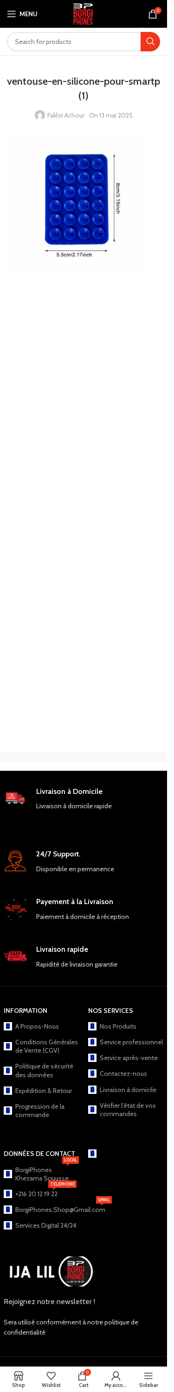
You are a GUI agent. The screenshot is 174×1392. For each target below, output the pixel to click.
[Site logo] (83, 13)
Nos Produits (118, 1026)
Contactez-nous (123, 1073)
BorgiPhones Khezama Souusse (46, 1172)
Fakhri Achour (65, 115)
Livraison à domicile (128, 1090)
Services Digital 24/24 (46, 1225)
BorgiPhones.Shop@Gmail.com (47, 1208)
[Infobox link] (84, 807)
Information (25, 1010)
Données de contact (39, 1153)
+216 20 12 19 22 (45, 1192)
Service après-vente (129, 1058)
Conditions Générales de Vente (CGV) (46, 1046)
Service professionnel (131, 1042)
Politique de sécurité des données (44, 1070)
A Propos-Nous (37, 1026)
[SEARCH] (150, 41)
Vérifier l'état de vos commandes (128, 1109)
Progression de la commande (39, 1110)
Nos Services (110, 1010)
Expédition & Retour (43, 1090)
